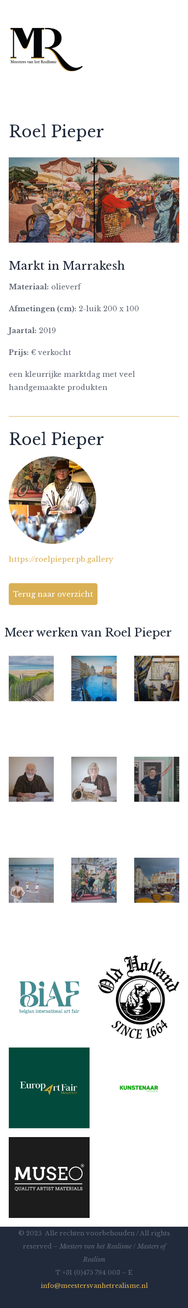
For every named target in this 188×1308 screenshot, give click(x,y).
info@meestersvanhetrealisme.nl (94, 1286)
